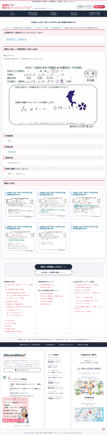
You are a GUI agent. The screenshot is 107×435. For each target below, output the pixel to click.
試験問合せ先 (46, 304)
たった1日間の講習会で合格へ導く (19, 295)
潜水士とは (74, 13)
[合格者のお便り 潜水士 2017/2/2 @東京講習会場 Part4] (53, 241)
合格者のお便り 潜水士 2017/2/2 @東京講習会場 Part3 (85, 227)
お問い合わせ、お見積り (84, 311)
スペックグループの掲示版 (17, 379)
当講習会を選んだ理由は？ (14, 331)
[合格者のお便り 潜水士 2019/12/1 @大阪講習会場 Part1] (20, 207)
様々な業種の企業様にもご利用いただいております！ (88, 308)
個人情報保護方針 (50, 344)
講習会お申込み (99, 6)
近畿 (46, 28)
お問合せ (80, 6)
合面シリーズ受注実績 (83, 290)
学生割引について (14, 310)
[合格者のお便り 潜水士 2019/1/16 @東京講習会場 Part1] (53, 207)
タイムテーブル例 (83, 303)
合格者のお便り (11, 329)
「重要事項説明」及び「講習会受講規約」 (30, 344)
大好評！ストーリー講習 (16, 298)
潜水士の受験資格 (47, 293)
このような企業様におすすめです (88, 301)
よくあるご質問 (11, 323)
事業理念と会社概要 (82, 344)
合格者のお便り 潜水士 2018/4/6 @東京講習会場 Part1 (85, 193)
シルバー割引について (15, 313)
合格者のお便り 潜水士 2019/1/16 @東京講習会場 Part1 (52, 193)
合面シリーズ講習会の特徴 (84, 297)
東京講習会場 (11, 39)
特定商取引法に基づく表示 (66, 344)
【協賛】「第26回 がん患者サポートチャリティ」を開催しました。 (26, 385)
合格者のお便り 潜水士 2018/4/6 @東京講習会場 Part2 (19, 227)
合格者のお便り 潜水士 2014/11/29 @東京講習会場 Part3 (35, 339)
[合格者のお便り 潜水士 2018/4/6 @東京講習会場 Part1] (86, 207)
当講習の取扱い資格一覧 (84, 287)
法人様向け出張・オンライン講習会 (87, 285)
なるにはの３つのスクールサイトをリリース (22, 395)
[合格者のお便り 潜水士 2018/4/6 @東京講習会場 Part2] (20, 241)
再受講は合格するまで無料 (16, 293)
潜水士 (39, 28)
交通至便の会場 (12, 301)
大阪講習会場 (56, 28)
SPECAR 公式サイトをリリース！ (19, 393)
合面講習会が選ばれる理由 (15, 289)
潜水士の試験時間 (47, 299)
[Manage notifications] (103, 429)
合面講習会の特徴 (95, 13)
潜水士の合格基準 (47, 301)
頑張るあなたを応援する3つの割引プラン (20, 307)
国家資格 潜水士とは (48, 285)
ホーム (12, 13)
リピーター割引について (16, 315)
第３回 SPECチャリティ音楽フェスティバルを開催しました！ (25, 389)
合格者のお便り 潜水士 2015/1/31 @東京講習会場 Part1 (72, 339)
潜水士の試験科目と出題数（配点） (53, 296)
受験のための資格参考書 (14, 304)
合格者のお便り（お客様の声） (23, 28)
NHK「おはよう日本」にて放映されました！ (88, 294)
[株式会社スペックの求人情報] (22, 410)
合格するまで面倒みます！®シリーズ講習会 (19, 286)
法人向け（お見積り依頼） (53, 272)
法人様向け (53, 13)
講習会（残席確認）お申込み (53, 267)
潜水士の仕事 (46, 287)
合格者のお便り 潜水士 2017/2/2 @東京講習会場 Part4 (52, 227)
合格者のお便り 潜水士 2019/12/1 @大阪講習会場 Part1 (19, 193)
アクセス (89, 6)
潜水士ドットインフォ (17, 7)
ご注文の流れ (10, 321)
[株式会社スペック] (5, 378)
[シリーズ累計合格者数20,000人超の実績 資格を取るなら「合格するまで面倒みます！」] (14, 355)
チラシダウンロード (23, 370)
